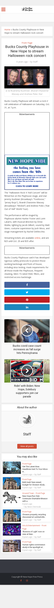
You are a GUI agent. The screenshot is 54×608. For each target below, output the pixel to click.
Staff (35, 61)
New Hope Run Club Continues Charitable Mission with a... (35, 498)
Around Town (28, 493)
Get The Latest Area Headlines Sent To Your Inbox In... (35, 469)
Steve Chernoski (34, 507)
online (37, 237)
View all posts (27, 446)
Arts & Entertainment (31, 525)
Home (7, 29)
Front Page (27, 42)
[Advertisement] (27, 136)
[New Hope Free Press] (27, 9)
